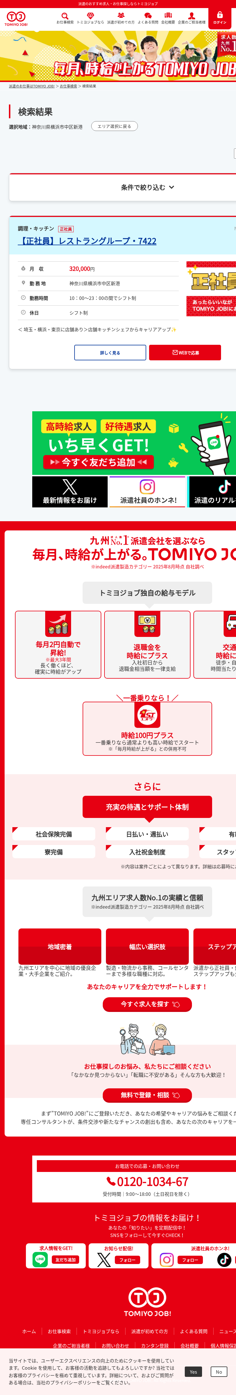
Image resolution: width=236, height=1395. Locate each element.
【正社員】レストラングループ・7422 (87, 241)
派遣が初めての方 (121, 22)
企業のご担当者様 (191, 22)
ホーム (29, 1331)
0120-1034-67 (153, 1181)
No (219, 1371)
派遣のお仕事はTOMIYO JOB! (32, 86)
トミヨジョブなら (90, 22)
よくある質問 (148, 22)
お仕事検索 (65, 22)
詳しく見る (110, 352)
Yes (193, 1371)
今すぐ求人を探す (145, 1003)
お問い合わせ (115, 1345)
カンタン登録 (155, 1345)
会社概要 (168, 22)
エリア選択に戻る (115, 126)
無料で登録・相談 (145, 1094)
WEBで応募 (189, 352)
